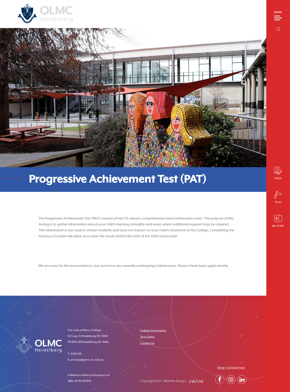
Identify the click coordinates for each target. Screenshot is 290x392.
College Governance (153, 330)
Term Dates (147, 337)
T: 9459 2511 (75, 353)
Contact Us (147, 343)
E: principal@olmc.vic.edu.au (86, 359)
